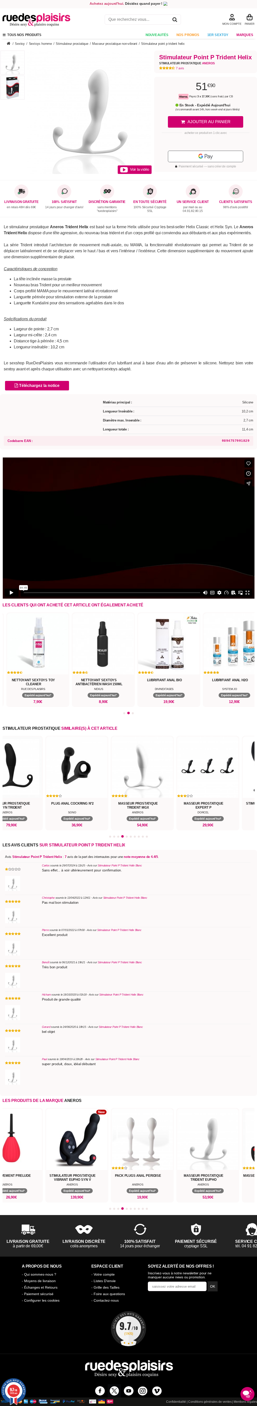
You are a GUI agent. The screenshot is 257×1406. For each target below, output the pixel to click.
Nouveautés (157, 35)
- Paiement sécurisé (37, 1294)
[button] (124, 713)
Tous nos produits (23, 35)
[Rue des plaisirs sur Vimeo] (157, 1390)
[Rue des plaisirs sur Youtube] (128, 1390)
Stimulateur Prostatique (187, 63)
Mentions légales (245, 1401)
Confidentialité (176, 1401)
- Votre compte (103, 1274)
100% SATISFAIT (64, 202)
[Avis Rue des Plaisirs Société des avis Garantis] (128, 1328)
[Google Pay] (205, 156)
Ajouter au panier (208, 121)
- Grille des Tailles (105, 1287)
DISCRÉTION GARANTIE (107, 202)
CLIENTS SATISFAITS (235, 202)
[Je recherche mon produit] (175, 20)
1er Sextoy (218, 35)
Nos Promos (188, 35)
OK (212, 1286)
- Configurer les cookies (40, 1300)
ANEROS (73, 1100)
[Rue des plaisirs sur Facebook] (100, 1390)
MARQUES (244, 35)
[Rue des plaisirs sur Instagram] (142, 1390)
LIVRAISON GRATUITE (21, 202)
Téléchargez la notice (38, 385)
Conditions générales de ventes (210, 1401)
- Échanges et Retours (39, 1287)
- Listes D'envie (103, 1281)
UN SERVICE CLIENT (193, 202)
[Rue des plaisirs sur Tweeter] (114, 1390)
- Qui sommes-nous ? (39, 1274)
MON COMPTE (231, 23)
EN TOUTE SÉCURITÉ (150, 202)
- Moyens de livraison (39, 1281)
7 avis (180, 68)
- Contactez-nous (105, 1300)
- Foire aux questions (108, 1294)
